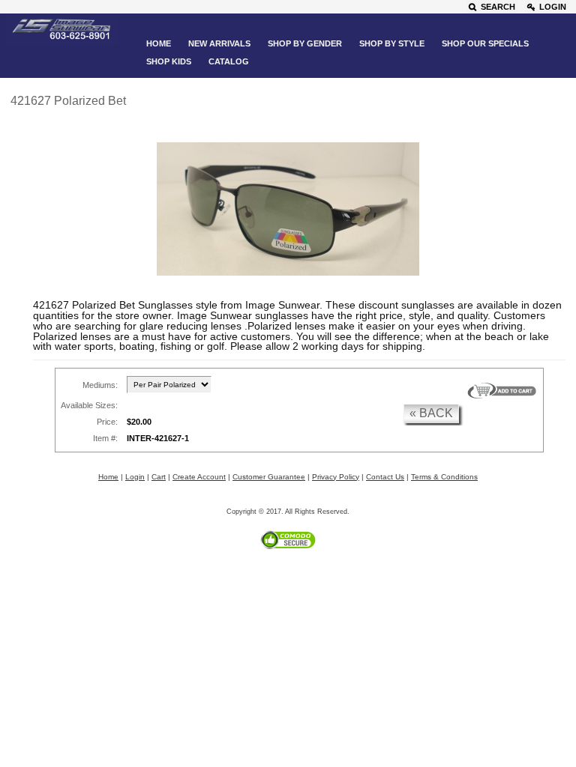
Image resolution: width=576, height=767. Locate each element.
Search (498, 6)
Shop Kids (168, 61)
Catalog (228, 61)
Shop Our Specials (485, 43)
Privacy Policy (335, 477)
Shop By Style (391, 43)
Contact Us (385, 477)
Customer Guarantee (268, 477)
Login (552, 6)
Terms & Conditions (444, 477)
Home (158, 43)
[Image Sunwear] (62, 29)
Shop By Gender (305, 43)
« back (431, 413)
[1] (501, 391)
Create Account (199, 477)
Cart (159, 477)
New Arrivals (219, 43)
